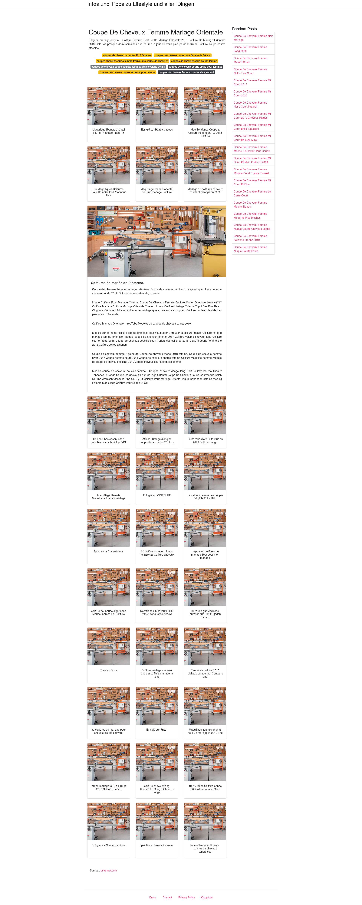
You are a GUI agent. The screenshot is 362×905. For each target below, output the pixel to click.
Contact (167, 897)
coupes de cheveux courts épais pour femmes (195, 66)
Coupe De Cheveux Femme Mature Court (250, 60)
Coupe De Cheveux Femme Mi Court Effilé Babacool (252, 127)
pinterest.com (109, 870)
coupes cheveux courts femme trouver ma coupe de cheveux (132, 61)
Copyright (207, 897)
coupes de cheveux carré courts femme (194, 61)
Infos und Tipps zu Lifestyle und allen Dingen (140, 3)
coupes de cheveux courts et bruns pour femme (127, 72)
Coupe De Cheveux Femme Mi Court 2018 (252, 82)
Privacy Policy (186, 897)
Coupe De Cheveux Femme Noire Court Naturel (250, 104)
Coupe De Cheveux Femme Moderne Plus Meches (250, 215)
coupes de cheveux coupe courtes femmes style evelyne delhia (128, 66)
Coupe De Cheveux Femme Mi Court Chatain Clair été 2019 (252, 160)
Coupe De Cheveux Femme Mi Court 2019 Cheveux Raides (252, 115)
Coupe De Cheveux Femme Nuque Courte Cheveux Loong (252, 227)
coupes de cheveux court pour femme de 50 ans (183, 55)
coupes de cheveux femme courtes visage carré (186, 72)
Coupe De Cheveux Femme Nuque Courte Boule (250, 249)
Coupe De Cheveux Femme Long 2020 (250, 49)
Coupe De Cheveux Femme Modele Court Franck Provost (251, 171)
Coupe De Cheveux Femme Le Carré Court (252, 193)
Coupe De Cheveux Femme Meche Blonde (250, 204)
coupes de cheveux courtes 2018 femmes (127, 55)
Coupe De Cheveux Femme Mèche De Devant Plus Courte (252, 149)
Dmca (152, 897)
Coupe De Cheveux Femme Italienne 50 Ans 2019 (250, 238)
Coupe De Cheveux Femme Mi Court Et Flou (252, 182)
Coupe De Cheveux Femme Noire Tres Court (250, 71)
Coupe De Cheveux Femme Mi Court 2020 (252, 93)
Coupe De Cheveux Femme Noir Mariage (253, 38)
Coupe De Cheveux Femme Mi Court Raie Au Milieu (252, 138)
